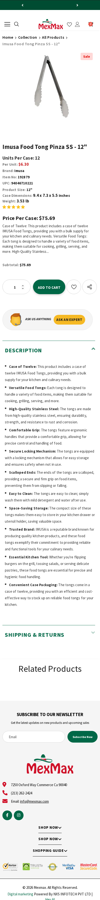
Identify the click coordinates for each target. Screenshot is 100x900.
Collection (27, 37)
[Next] (77, 5)
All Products (53, 37)
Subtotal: (10, 265)
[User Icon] (77, 24)
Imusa (19, 170)
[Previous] (22, 5)
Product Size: (14, 189)
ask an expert (69, 319)
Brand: (8, 170)
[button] (13, 206)
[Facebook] (7, 815)
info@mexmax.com (34, 801)
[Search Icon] (16, 24)
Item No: (9, 177)
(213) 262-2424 (21, 793)
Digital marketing (20, 894)
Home (7, 37)
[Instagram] (19, 815)
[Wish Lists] (74, 287)
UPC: (6, 183)
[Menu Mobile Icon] (7, 24)
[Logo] (51, 24)
